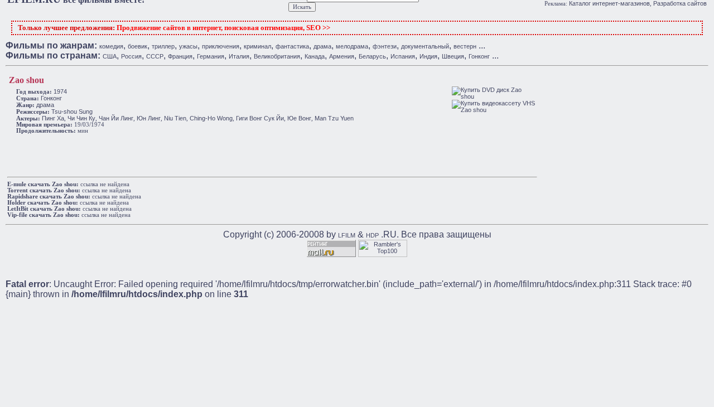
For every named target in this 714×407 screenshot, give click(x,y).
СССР (154, 56)
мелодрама (352, 46)
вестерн (465, 46)
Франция (180, 56)
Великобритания (277, 56)
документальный (425, 46)
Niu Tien (175, 118)
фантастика (292, 46)
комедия (111, 46)
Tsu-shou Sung (72, 111)
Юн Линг (149, 118)
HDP (372, 235)
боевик (137, 46)
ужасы (188, 46)
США (110, 56)
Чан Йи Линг (116, 118)
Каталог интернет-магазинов (609, 3)
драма (322, 46)
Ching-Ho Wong (211, 118)
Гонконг (479, 56)
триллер (163, 46)
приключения (220, 46)
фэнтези (385, 46)
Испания (402, 56)
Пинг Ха (53, 118)
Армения (341, 56)
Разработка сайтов (680, 3)
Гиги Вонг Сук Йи (260, 118)
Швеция (453, 56)
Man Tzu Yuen (334, 118)
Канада (315, 56)
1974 (60, 91)
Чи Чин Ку (81, 118)
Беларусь (372, 56)
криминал (257, 46)
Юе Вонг (299, 118)
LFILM (346, 235)
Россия (131, 56)
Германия (210, 56)
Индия (428, 56)
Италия (239, 56)
